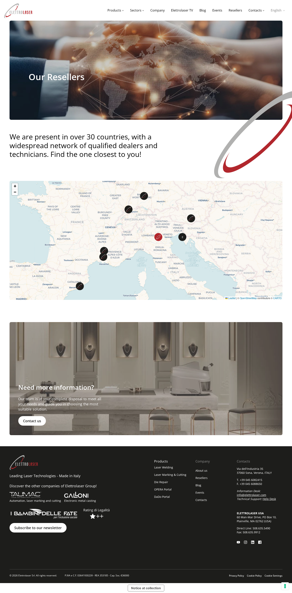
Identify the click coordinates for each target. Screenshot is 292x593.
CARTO (277, 298)
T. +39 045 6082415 (249, 480)
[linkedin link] (252, 542)
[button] (80, 286)
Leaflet (232, 298)
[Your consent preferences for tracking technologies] (285, 586)
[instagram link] (245, 542)
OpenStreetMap (248, 298)
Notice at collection (146, 588)
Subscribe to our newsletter (38, 527)
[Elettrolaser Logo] (18, 10)
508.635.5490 (261, 528)
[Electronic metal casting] (76, 495)
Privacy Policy (236, 575)
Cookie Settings (273, 575)
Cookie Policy (254, 575)
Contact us (32, 420)
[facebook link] (259, 542)
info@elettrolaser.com (251, 495)
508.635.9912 (251, 532)
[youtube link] (238, 542)
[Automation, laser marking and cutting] (25, 495)
